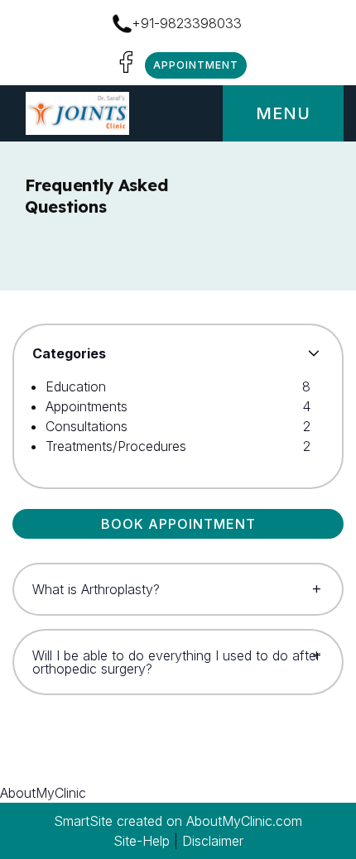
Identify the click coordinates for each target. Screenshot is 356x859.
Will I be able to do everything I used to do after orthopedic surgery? (176, 662)
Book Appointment (178, 524)
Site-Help (141, 841)
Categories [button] (69, 353)
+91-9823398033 (187, 23)
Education (76, 386)
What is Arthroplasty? (96, 589)
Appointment (195, 65)
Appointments (86, 406)
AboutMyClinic (43, 793)
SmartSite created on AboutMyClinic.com (178, 821)
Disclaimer (212, 841)
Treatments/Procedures (116, 446)
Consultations (86, 426)
